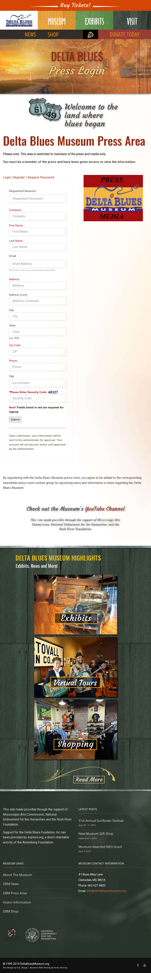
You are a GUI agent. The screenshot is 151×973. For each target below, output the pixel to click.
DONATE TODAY (124, 34)
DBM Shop (10, 911)
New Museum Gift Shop (95, 833)
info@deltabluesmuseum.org (106, 891)
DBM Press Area (15, 893)
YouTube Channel (105, 509)
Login (7, 177)
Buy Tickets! (75, 5)
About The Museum (17, 875)
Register (19, 177)
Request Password (41, 177)
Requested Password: (22, 191)
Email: (13, 256)
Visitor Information (17, 902)
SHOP (53, 34)
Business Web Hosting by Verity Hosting (48, 967)
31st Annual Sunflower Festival (100, 820)
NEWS (30, 34)
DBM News (11, 884)
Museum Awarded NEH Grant (100, 847)
